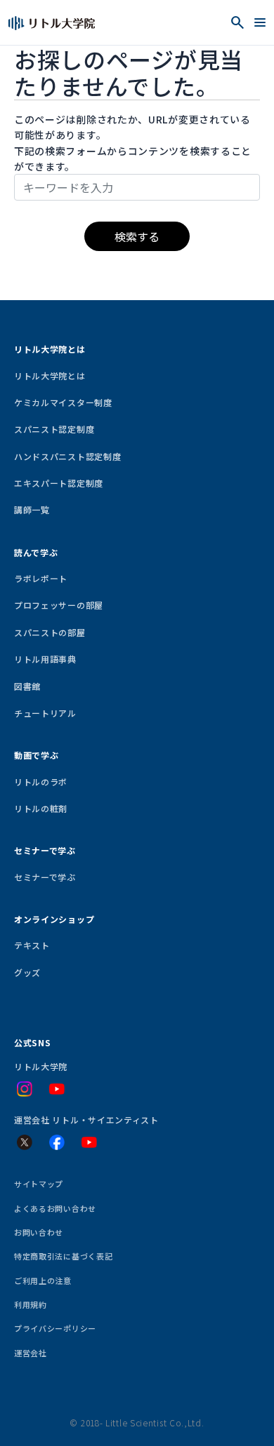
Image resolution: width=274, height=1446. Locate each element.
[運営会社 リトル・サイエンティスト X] (24, 1142)
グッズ (27, 972)
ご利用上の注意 (43, 1280)
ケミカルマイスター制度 (63, 402)
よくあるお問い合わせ (55, 1208)
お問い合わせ (38, 1232)
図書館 (27, 686)
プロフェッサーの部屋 (58, 605)
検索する (137, 236)
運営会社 (30, 1352)
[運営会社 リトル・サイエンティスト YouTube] (89, 1142)
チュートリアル (45, 713)
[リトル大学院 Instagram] (24, 1089)
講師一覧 (32, 509)
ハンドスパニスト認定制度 (67, 456)
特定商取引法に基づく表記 (63, 1256)
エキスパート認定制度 (58, 483)
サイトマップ (38, 1183)
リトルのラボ (40, 782)
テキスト (32, 945)
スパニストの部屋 (50, 632)
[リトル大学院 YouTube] (56, 1089)
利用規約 (30, 1304)
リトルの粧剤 (40, 808)
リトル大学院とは (50, 375)
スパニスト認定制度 (54, 429)
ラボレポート (40, 578)
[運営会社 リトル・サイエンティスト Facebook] (56, 1142)
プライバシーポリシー (55, 1328)
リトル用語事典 (45, 659)
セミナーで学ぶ (45, 877)
